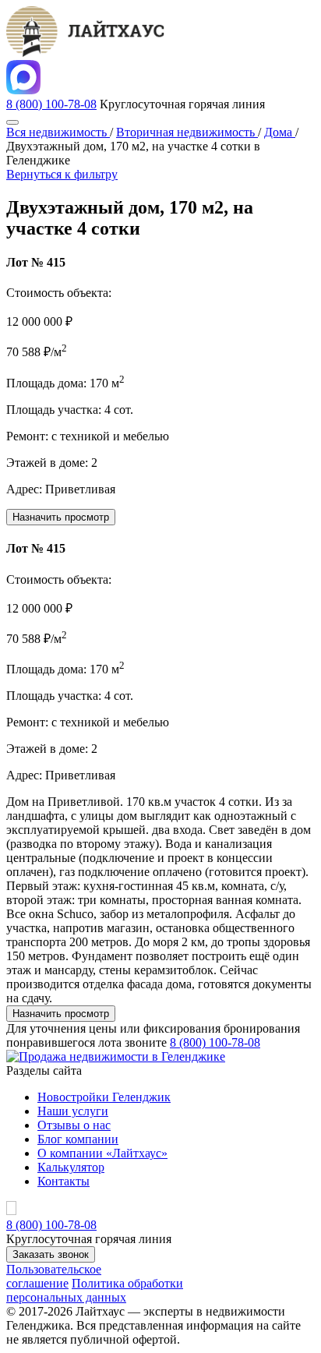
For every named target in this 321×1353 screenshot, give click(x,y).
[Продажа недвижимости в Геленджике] (115, 1056)
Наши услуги (72, 1111)
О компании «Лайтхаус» (102, 1153)
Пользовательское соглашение (53, 1276)
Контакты (63, 1181)
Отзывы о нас (74, 1125)
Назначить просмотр (60, 517)
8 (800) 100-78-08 (51, 104)
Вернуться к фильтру (62, 174)
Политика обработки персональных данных (94, 1290)
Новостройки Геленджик (104, 1097)
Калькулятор (70, 1167)
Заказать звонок (50, 1254)
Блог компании (77, 1139)
